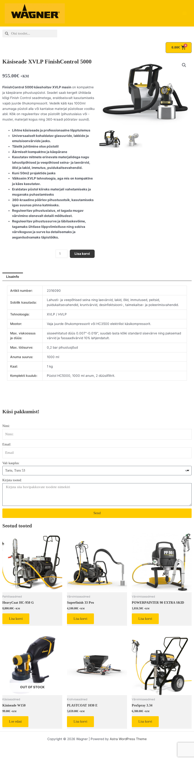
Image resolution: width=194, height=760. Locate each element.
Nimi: (6, 426)
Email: (6, 444)
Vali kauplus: (11, 463)
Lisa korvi (82, 254)
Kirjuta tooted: (12, 480)
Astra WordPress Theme (128, 739)
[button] (184, 65)
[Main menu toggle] (184, 13)
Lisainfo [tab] (12, 277)
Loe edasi (15, 721)
